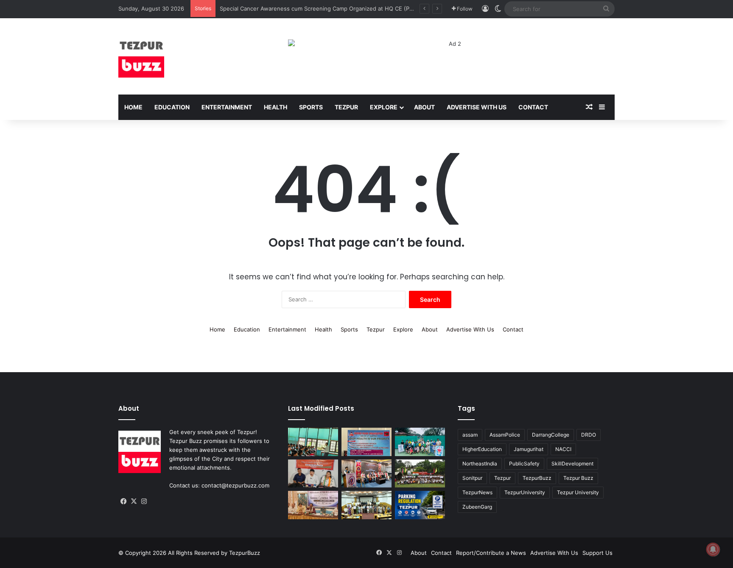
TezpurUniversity (524, 492)
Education (172, 107)
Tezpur (346, 107)
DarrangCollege (550, 435)
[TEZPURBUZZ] (141, 56)
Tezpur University (578, 492)
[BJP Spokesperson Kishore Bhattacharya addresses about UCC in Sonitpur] (313, 473)
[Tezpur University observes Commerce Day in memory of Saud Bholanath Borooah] (366, 505)
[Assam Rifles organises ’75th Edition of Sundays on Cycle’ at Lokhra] (420, 473)
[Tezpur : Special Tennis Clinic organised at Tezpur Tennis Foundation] (420, 442)
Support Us (597, 552)
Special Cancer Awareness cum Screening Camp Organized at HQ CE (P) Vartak (325, 8)
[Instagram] (144, 501)
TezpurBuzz (537, 478)
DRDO (588, 435)
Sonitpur (472, 478)
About (424, 107)
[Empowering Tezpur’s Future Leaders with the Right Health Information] (313, 442)
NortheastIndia (479, 463)
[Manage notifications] (713, 549)
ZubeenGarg (477, 507)
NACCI (563, 449)
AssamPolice (505, 435)
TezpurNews (477, 492)
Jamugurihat (528, 449)
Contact (533, 107)
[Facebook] (123, 501)
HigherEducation (482, 449)
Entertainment (226, 107)
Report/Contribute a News (491, 552)
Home (133, 107)
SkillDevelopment (572, 463)
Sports (311, 107)
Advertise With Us (476, 107)
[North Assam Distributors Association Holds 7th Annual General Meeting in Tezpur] (313, 505)
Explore (383, 107)
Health (275, 107)
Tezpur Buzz (578, 478)
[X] (134, 501)
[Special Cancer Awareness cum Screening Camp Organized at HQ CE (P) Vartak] (366, 442)
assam (470, 435)
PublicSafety (524, 463)
